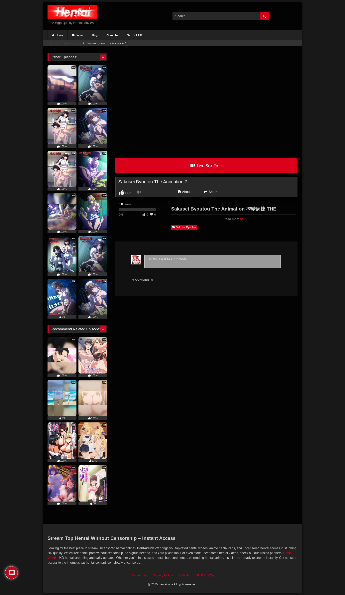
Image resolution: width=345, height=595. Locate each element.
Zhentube (112, 35)
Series (79, 35)
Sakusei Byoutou (71, 43)
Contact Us (138, 575)
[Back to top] (333, 583)
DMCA (184, 575)
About (185, 192)
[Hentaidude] (72, 13)
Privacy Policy (163, 575)
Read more (231, 219)
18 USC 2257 (205, 575)
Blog (95, 35)
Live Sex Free (209, 165)
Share (212, 192)
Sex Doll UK (134, 35)
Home (59, 35)
